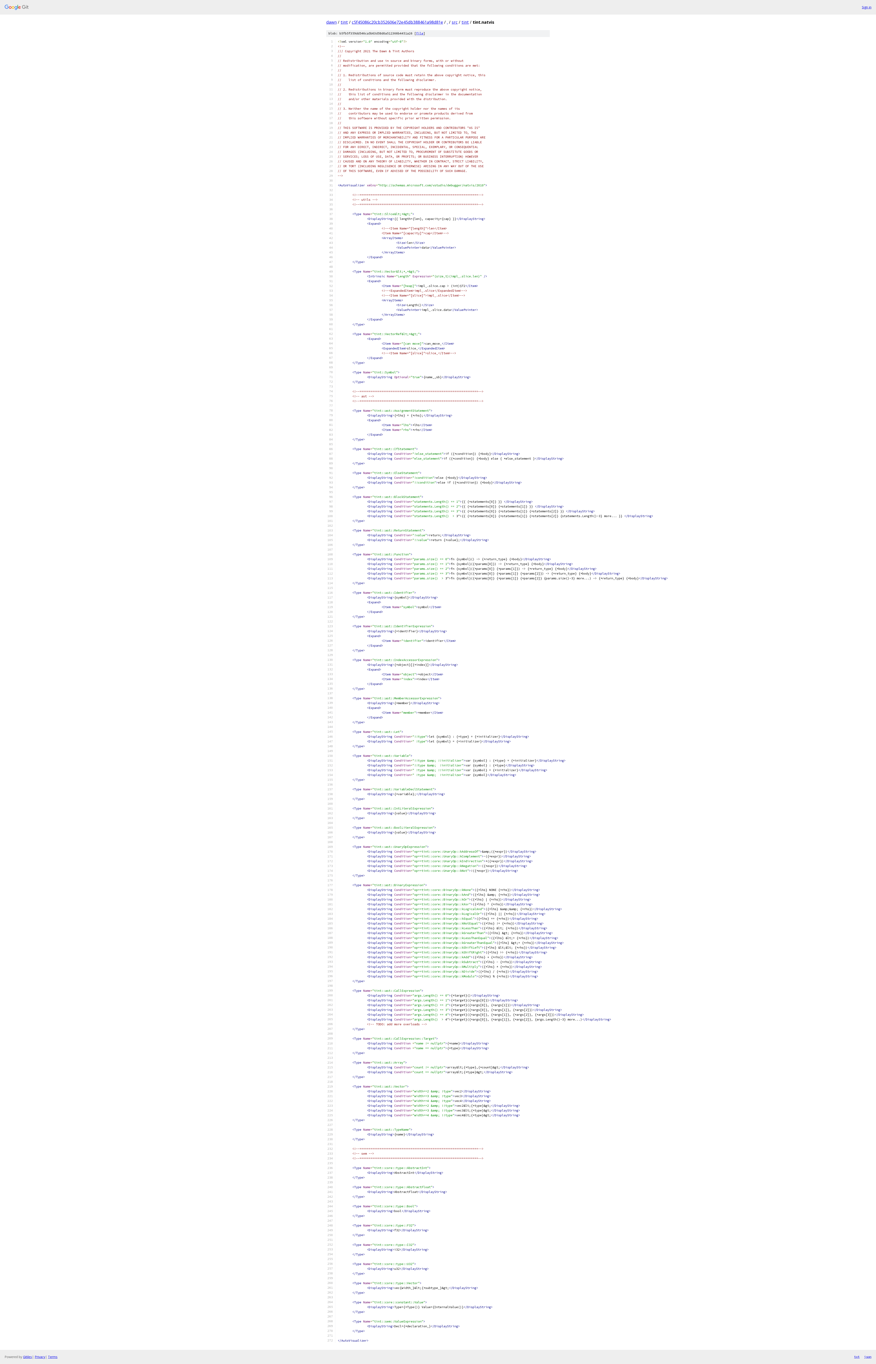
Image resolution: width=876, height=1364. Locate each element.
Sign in (866, 7)
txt (857, 1357)
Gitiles (27, 1357)
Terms (52, 1357)
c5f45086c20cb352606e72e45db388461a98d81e (397, 22)
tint (344, 22)
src (455, 22)
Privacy (40, 1357)
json (867, 1357)
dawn (331, 22)
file (419, 33)
